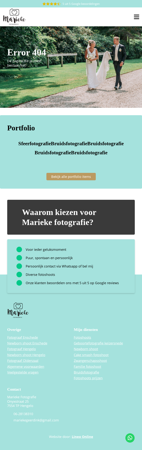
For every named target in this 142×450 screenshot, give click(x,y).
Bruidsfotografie (86, 372)
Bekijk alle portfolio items (71, 176)
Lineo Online (82, 436)
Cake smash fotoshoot (91, 355)
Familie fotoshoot (87, 366)
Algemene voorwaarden (25, 366)
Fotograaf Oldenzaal (22, 361)
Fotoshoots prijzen (88, 378)
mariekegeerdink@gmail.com (36, 420)
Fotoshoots (82, 337)
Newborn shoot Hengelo (26, 355)
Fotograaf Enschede (22, 337)
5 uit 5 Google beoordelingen (80, 4)
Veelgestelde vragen (22, 372)
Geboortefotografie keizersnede (98, 343)
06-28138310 (23, 414)
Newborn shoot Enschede (27, 343)
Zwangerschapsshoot (90, 361)
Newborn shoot (86, 349)
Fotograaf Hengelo (21, 349)
